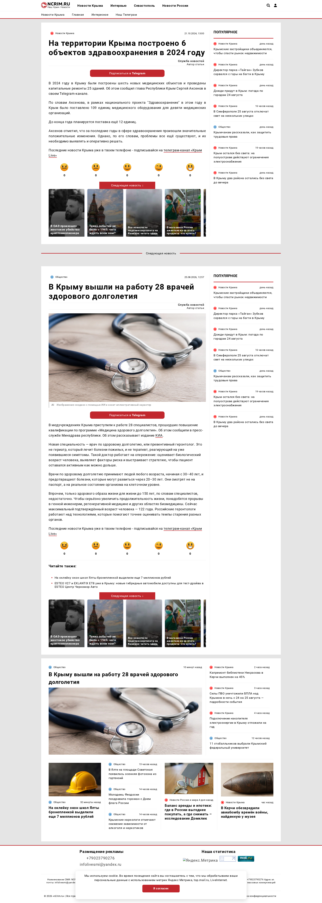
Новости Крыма (64, 33)
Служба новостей (191, 61)
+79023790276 (100, 858)
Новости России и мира (184, 800)
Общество (224, 126)
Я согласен (161, 888)
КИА (159, 435)
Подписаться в (127, 73)
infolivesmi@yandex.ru (100, 864)
